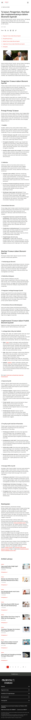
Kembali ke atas (14, 674)
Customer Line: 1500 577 (22, 709)
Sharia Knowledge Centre (20, 522)
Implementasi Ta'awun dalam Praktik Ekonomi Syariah (14, 44)
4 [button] (15, 667)
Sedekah (10, 362)
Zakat (7, 342)
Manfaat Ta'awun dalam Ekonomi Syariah (11, 41)
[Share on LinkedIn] (8, 30)
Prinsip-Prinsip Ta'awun (7, 38)
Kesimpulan (5, 46)
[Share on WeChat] (5, 30)
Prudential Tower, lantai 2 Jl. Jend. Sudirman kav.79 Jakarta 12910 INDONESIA (14, 706)
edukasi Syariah (9, 547)
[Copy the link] (16, 30)
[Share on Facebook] (10, 30)
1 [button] (7, 667)
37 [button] (23, 667)
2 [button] (10, 667)
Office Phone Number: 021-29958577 (8, 709)
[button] (5, 667)
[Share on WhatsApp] (13, 30)
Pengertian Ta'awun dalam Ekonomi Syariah (12, 35)
